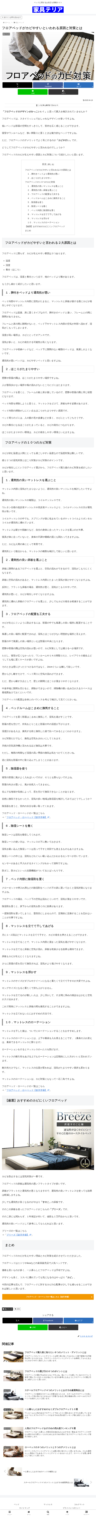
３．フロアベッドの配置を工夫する (43, 194)
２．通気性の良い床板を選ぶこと (42, 190)
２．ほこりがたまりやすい (39, 178)
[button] (63, 92)
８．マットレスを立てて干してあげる (44, 214)
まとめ (28, 230)
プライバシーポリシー (71, 1508)
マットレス (48, 1504)
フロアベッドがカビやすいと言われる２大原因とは (48, 170)
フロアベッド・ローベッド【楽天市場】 (26, 817)
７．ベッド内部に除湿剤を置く (41, 210)
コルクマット (79, 1504)
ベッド (16, 1504)
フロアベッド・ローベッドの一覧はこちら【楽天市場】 (48, 1297)
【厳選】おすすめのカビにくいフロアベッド (45, 226)
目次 (44, 164)
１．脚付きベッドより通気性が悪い (43, 174)
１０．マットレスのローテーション (43, 222)
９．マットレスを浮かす (38, 218)
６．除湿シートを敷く (37, 206)
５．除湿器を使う (35, 202)
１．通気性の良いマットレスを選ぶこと (45, 186)
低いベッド (8, 1309)
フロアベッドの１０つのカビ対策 (40, 182)
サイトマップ (24, 1508)
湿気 (18, 1309)
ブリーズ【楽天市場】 (17, 1235)
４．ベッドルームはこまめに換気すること (46, 198)
